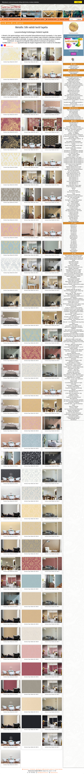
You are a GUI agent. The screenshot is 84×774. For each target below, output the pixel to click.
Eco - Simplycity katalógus (73, 201)
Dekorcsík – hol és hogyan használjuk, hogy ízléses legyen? (73, 322)
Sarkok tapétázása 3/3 (73, 177)
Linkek (74, 223)
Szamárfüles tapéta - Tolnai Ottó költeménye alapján (73, 404)
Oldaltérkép (33, 769)
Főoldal (5, 19)
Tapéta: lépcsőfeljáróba (73, 263)
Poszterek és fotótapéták (73, 356)
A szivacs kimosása (74, 208)
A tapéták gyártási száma (73, 78)
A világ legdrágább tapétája (73, 418)
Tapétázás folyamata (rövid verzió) (73, 168)
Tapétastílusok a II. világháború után (73, 385)
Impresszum (26, 769)
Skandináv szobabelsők (73, 165)
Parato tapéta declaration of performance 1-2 (73, 119)
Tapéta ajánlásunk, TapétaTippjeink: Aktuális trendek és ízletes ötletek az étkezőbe (73, 256)
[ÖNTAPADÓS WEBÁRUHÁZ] (52, 12)
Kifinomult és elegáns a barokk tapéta (73, 339)
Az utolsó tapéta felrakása (73, 170)
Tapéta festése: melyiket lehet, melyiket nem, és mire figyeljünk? (73, 296)
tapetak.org (73, 249)
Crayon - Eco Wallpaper (73, 132)
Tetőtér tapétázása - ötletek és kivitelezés (73, 364)
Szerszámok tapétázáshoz (73, 216)
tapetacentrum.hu (54, 772)
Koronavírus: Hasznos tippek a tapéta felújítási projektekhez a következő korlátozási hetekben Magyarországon (73, 311)
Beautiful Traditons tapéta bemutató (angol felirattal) (73, 146)
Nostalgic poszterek (73, 217)
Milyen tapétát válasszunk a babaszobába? (73, 330)
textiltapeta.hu (73, 234)
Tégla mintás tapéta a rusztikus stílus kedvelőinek (73, 335)
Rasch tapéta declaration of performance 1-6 (73, 117)
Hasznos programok (75, 70)
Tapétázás (73, 188)
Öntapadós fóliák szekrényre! (73, 372)
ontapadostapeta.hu (74, 237)
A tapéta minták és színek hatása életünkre (73, 83)
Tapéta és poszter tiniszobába (73, 279)
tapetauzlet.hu (73, 227)
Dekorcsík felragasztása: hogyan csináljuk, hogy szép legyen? (73, 291)
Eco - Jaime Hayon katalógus (73, 197)
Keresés (79, 19)
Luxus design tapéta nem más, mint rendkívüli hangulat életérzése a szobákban (73, 377)
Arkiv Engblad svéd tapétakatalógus (73, 141)
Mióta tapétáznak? (73, 398)
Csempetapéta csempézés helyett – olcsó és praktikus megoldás (73, 347)
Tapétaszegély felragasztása (73, 265)
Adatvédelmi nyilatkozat (49, 769)
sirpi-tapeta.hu (73, 242)
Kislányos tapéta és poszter (73, 301)
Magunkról (40, 769)
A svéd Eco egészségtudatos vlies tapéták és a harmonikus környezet (73, 391)
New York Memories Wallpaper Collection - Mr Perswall (73, 139)
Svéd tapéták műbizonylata (73, 115)
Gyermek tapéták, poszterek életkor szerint (73, 357)
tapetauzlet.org (73, 226)
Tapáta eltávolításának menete (73, 172)
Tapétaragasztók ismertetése (73, 90)
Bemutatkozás (74, 419)
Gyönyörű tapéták (73, 264)
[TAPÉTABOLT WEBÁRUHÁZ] (73, 12)
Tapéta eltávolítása (73, 125)
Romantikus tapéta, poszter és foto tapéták (73, 355)
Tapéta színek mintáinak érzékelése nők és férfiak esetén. (73, 342)
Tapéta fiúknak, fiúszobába (73, 280)
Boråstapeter (73, 149)
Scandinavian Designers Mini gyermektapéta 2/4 (73, 160)
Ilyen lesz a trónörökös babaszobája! (73, 413)
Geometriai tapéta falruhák (73, 345)
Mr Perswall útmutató (73, 190)
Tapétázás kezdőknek (73, 324)
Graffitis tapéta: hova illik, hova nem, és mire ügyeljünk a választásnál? (73, 267)
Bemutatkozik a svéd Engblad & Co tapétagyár (73, 152)
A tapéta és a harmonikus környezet (73, 397)
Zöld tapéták (73, 359)
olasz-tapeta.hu (73, 231)
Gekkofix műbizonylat (73, 111)
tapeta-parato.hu (73, 230)
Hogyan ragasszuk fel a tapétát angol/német (73, 196)
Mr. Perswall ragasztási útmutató (73, 98)
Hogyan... (74, 64)
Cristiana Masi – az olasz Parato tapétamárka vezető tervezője (73, 379)
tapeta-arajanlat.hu (73, 250)
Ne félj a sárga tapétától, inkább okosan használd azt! (74, 337)
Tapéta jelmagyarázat (73, 93)
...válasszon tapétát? (73, 65)
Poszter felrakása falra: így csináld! (73, 272)
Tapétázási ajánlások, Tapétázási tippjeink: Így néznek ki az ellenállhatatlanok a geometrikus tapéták (73, 259)
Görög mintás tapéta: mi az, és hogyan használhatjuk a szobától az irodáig (73, 270)
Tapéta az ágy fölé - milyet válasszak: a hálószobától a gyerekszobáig (73, 294)
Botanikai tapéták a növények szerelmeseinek (73, 340)
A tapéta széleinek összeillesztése (73, 209)
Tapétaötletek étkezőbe (73, 261)
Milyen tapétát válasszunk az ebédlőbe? (73, 281)
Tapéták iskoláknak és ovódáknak (73, 363)
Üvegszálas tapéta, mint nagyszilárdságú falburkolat (73, 388)
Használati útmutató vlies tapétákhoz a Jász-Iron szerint (74, 100)
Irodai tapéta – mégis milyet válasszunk (73, 326)
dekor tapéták (14, 42)
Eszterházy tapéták (74, 407)
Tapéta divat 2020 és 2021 (73, 283)
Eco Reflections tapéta (73, 153)
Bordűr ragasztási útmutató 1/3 (73, 176)
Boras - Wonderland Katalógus (73, 204)
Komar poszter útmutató (74, 89)
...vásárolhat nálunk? (74, 68)
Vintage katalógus (73, 124)
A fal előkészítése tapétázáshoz (73, 94)
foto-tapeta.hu (73, 241)
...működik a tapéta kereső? (73, 67)
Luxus (14, 23)
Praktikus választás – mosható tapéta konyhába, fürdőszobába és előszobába (73, 367)
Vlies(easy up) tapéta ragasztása (73, 194)
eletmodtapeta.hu (73, 247)
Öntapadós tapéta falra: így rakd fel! (73, 289)
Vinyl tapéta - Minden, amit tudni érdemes (73, 344)
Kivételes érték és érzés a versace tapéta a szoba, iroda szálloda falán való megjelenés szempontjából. (73, 305)
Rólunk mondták (73, 381)
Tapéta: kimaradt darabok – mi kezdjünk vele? (73, 275)
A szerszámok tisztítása (73, 206)
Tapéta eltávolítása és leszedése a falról (73, 360)
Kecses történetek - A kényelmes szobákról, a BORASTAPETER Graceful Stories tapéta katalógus (73, 299)
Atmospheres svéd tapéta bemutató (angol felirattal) (73, 143)
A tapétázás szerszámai (73, 395)
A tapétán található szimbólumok (73, 79)
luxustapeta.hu (73, 233)
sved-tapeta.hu (74, 229)
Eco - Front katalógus (73, 198)
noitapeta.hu (73, 239)
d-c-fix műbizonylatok (73, 113)
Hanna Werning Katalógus (73, 221)
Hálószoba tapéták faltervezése (73, 353)
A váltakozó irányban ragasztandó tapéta (73, 77)
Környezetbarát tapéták (73, 415)
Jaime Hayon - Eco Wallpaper (74, 130)
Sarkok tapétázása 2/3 (73, 178)
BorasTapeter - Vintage (73, 137)
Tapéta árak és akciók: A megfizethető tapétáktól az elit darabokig (73, 332)
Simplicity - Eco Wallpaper (73, 133)
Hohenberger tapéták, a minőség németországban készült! (73, 285)
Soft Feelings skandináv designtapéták (73, 164)
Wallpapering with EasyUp (73, 81)
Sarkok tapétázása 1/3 (73, 180)
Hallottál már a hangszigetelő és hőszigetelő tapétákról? (73, 328)
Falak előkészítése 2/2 (73, 122)
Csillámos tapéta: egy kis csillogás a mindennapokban (73, 277)
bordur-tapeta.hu (73, 246)
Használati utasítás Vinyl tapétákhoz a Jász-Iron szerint (73, 105)
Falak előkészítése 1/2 (73, 184)
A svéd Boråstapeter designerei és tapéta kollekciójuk (73, 383)
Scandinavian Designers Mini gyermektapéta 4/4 (73, 162)
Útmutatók (74, 75)
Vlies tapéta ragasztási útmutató (73, 82)
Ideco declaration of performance (73, 116)
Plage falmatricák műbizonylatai (73, 109)
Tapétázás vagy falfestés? (73, 411)
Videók (74, 121)
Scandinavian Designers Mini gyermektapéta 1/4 (73, 158)
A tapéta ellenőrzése (73, 214)
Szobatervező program (73, 72)
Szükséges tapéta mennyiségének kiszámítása (73, 85)
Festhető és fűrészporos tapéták (73, 86)
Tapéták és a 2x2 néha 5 (74, 361)
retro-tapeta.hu (73, 243)
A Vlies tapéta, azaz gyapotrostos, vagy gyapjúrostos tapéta (73, 394)
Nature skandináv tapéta (73, 156)
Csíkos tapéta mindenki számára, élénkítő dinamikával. (73, 351)
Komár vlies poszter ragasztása (73, 192)
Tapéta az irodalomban (73, 406)
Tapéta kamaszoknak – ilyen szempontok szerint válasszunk (74, 320)
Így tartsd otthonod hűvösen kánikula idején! (74, 409)
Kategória (9, 23)
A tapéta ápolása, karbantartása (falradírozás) (73, 414)
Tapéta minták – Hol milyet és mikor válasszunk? (74, 349)
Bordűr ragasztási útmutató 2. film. (73, 173)
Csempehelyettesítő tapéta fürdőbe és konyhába (74, 333)
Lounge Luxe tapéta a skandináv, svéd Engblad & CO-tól (73, 287)
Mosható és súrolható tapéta (73, 370)
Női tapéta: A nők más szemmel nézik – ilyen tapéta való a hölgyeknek (73, 317)
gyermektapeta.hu (73, 235)
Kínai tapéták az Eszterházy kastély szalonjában (73, 399)
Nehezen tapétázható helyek (73, 91)
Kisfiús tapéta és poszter (73, 302)
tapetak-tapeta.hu (73, 245)
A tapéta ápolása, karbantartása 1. (73, 417)
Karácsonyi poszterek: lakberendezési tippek (73, 273)
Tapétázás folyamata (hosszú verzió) (73, 166)
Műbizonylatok (74, 108)
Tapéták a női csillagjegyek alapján (73, 373)
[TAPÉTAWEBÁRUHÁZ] (10, 12)
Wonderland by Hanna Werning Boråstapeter (74, 169)
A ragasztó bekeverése (73, 213)
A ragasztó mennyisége (73, 212)
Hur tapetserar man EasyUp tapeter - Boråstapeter (73, 136)
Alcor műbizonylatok (73, 112)
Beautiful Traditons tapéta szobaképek (73, 148)
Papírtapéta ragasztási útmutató (73, 97)
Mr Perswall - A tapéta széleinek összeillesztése (74, 128)
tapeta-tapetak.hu (73, 238)
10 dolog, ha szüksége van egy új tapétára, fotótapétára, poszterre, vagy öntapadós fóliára (73, 308)
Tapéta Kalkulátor (73, 73)
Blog (74, 253)
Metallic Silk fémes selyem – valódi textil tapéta (73, 374)
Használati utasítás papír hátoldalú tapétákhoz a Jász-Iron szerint (73, 103)
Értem (78, 2)
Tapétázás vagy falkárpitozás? (73, 410)
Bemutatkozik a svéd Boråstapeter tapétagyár (73, 150)
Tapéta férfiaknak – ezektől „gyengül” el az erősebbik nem (73, 315)
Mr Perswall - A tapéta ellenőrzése (73, 126)
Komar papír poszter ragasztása (73, 205)
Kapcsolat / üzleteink (64, 19)
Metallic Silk (20, 23)
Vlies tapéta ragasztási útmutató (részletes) (74, 95)
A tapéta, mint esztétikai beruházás (73, 365)
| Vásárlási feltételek (58, 769)
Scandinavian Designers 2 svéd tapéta (73, 157)
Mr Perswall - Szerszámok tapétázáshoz (73, 129)
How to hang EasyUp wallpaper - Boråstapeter (73, 134)
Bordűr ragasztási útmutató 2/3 (73, 174)
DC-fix (73, 189)
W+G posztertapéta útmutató (74, 87)
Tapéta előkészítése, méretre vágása (73, 185)
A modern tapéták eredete (73, 386)
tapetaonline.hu (73, 251)
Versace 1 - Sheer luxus (73, 369)
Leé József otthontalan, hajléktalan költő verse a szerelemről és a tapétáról (73, 402)
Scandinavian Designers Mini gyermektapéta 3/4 (73, 161)
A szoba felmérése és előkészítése (73, 186)
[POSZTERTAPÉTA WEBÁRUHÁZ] (31, 12)
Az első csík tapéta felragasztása (73, 181)
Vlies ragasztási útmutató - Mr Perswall (73, 210)
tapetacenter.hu (73, 225)
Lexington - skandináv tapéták (73, 154)
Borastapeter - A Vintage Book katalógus (73, 200)
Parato (73, 193)
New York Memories (73, 218)
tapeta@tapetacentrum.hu (42, 772)
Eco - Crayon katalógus (73, 202)
